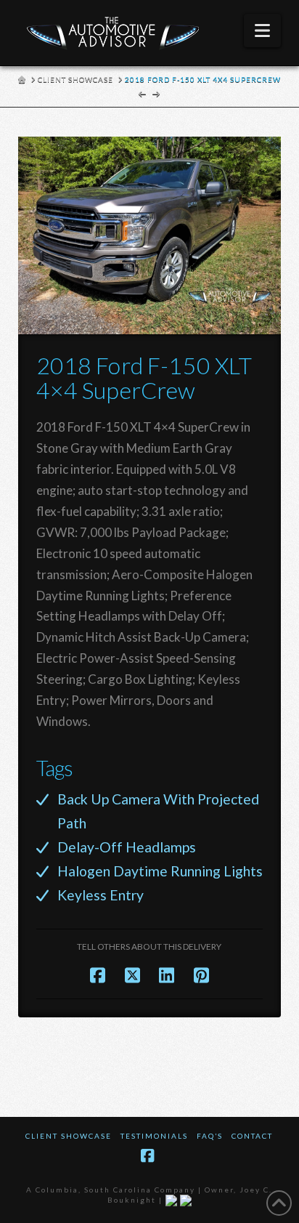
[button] (262, 30)
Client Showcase (68, 1135)
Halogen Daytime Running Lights (160, 871)
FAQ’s (210, 1135)
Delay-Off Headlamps (126, 847)
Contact (252, 1135)
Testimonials (154, 1135)
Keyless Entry (100, 895)
